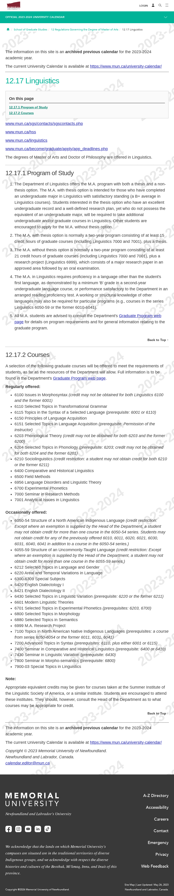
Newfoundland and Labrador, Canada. (147, 889)
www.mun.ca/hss (20, 132)
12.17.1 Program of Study (28, 107)
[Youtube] (28, 829)
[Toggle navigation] (167, 6)
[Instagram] (18, 829)
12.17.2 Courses (21, 113)
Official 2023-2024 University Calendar (35, 17)
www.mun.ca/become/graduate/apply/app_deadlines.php (56, 149)
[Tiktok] (47, 829)
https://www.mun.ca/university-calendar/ (126, 66)
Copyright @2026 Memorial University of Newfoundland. (37, 889)
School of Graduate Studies (30, 29)
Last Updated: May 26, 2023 (153, 884)
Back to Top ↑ (158, 340)
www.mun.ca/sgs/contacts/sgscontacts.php (44, 123)
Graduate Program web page (79, 378)
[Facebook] (8, 829)
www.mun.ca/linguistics (26, 140)
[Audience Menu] (153, 5)
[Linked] (38, 829)
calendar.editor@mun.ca (27, 763)
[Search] (160, 5)
